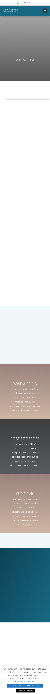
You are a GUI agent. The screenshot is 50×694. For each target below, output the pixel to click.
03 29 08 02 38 (28, 3)
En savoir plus (25, 60)
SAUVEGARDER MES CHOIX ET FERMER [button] (25, 685)
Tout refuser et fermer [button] (25, 691)
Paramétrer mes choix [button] (25, 681)
